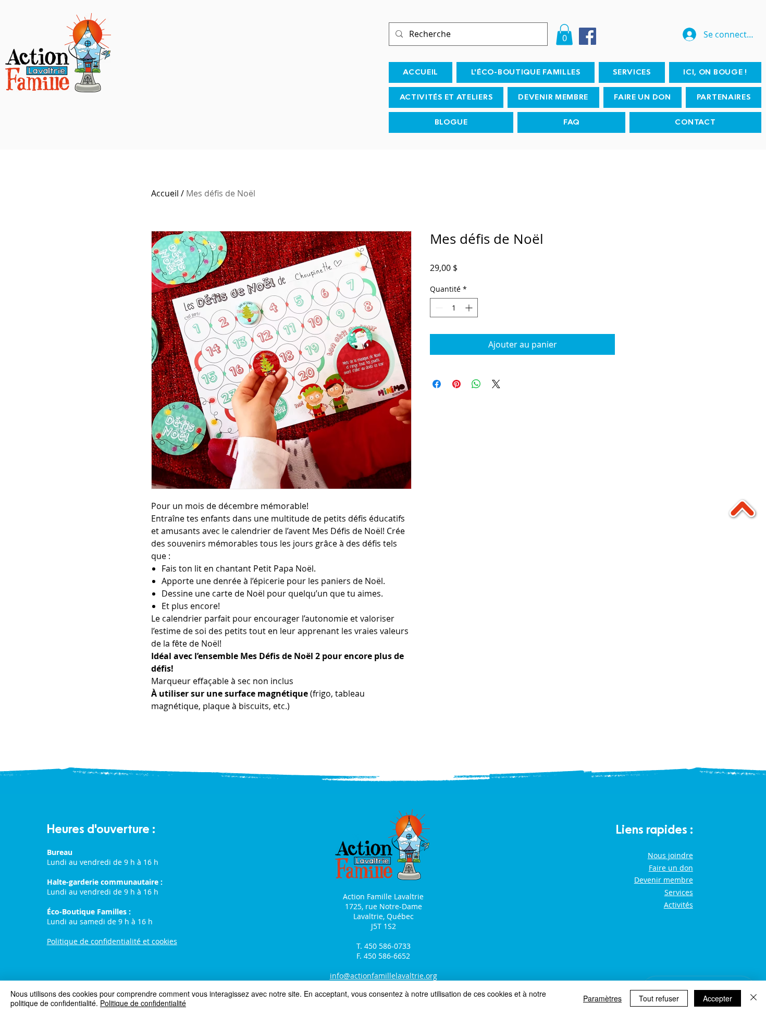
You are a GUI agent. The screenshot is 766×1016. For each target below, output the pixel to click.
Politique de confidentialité (143, 1003)
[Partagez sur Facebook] (436, 384)
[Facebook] (587, 36)
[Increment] (469, 308)
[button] (564, 34)
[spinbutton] (453, 308)
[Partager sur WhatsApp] (476, 384)
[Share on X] (496, 384)
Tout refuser (659, 998)
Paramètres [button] (602, 998)
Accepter (717, 998)
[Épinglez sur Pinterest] (456, 384)
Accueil (165, 193)
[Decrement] (437, 308)
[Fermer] (753, 998)
